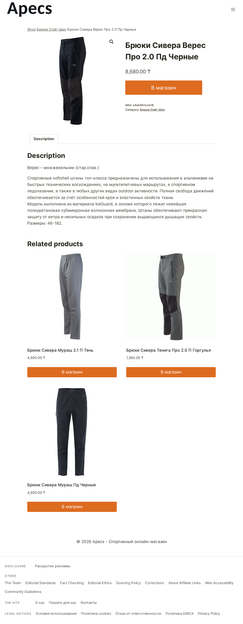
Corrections (154, 583)
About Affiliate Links (184, 583)
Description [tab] (44, 139)
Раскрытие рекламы (52, 566)
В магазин (163, 88)
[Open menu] (233, 9)
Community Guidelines (23, 592)
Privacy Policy (209, 613)
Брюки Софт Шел (51, 29)
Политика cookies (96, 613)
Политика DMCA (179, 613)
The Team (13, 583)
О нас (40, 602)
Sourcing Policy (128, 583)
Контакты (89, 602)
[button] (111, 42)
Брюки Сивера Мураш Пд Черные (61, 484)
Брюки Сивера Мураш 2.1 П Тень (60, 350)
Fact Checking (72, 583)
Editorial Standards (40, 583)
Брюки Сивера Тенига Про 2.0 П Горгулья (168, 350)
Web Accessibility (219, 583)
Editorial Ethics (100, 583)
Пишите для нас (62, 602)
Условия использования (56, 613)
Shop (31, 29)
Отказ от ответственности (138, 613)
